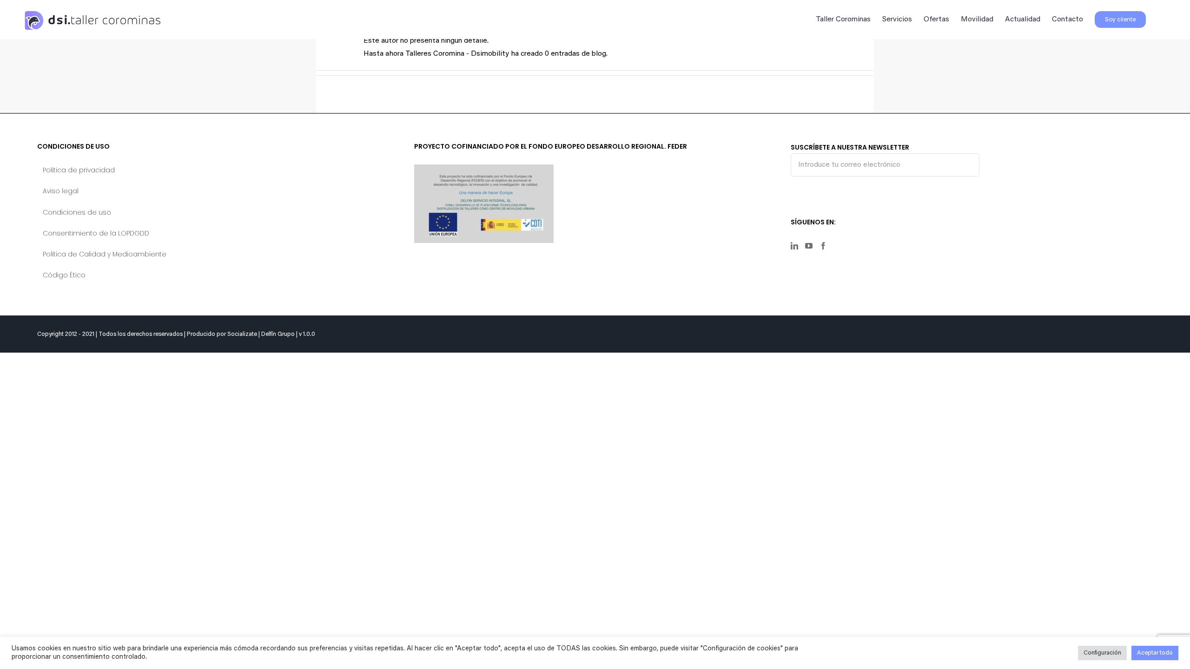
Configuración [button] (1102, 653)
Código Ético (64, 275)
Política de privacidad (79, 170)
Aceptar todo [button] (1155, 653)
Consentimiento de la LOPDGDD (96, 233)
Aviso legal (61, 191)
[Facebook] (823, 245)
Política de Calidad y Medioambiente (104, 254)
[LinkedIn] (794, 245)
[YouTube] (809, 245)
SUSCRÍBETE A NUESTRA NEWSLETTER (850, 147)
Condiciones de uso (77, 212)
